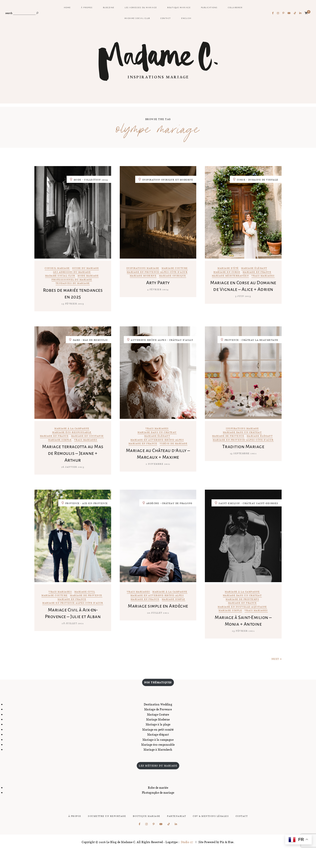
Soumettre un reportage (107, 816)
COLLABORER (235, 7)
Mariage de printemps (242, 599)
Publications (209, 7)
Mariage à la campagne (71, 428)
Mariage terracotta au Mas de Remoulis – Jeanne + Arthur (72, 453)
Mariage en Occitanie (87, 436)
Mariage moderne (143, 276)
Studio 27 (186, 842)
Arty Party (158, 282)
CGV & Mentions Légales (211, 816)
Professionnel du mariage (72, 280)
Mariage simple (60, 440)
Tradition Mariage (243, 446)
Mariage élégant (254, 268)
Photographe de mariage (158, 792)
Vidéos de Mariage (174, 444)
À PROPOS (86, 7)
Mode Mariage (88, 276)
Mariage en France (257, 272)
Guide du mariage (85, 268)
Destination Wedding (158, 704)
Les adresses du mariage (141, 7)
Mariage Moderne (158, 719)
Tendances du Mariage (73, 283)
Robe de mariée (158, 787)
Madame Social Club (137, 18)
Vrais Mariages (263, 276)
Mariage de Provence (228, 436)
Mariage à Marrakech (158, 749)
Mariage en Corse (226, 272)
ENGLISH (186, 18)
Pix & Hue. (227, 842)
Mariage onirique (172, 276)
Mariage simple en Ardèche (158, 606)
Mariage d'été (228, 268)
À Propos (74, 816)
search (8, 13)
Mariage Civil (84, 592)
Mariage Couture (175, 268)
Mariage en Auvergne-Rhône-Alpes (157, 440)
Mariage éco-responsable (72, 432)
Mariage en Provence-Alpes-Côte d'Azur (157, 272)
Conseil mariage (57, 268)
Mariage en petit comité (158, 729)
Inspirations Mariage (142, 268)
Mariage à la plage (158, 724)
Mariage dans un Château (157, 432)
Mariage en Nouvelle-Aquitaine (242, 607)
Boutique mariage (178, 7)
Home (67, 7)
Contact (165, 18)
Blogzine (108, 7)
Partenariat (176, 816)
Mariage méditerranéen (230, 276)
